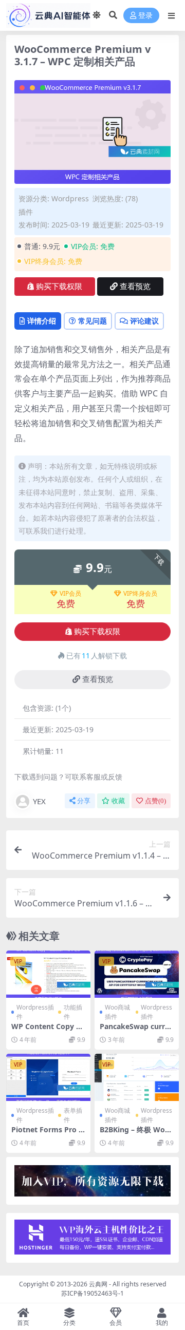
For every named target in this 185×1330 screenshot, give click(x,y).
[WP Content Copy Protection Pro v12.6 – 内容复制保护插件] (48, 974)
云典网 (98, 1284)
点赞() (155, 801)
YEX (39, 801)
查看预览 (135, 286)
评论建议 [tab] (144, 321)
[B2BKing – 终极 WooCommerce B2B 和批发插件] (137, 1077)
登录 (145, 16)
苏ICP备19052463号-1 (92, 1293)
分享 (83, 801)
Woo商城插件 (117, 1012)
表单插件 (73, 1115)
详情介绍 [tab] (41, 321)
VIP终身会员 (140, 593)
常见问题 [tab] (92, 321)
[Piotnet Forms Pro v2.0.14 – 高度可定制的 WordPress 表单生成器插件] (48, 1077)
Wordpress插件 (35, 1012)
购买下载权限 (59, 286)
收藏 (118, 801)
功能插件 (73, 1012)
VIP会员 (70, 593)
